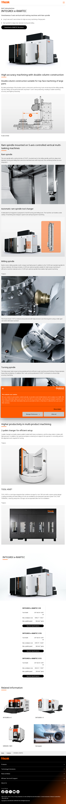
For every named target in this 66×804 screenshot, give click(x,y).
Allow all (53, 414)
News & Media (5, 774)
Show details (57, 409)
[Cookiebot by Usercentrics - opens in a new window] (57, 388)
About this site (5, 798)
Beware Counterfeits (55, 796)
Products (4, 764)
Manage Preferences (32, 414)
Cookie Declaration (45, 796)
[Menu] (64, 2)
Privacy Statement (18, 796)
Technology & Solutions (8, 769)
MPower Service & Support (9, 778)
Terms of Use (10, 796)
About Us (4, 783)
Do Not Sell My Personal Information (31, 796)
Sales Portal (4, 796)
